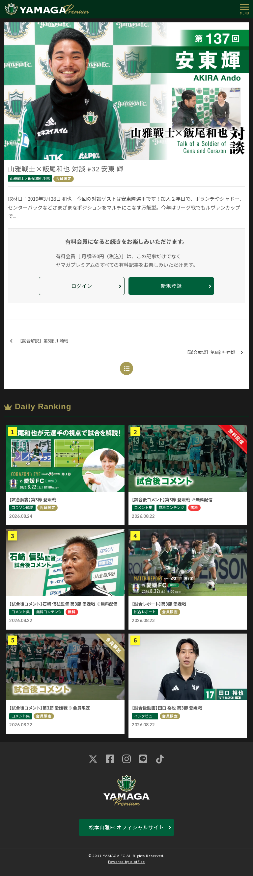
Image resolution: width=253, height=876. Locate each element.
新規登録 (171, 285)
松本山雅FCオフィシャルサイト (126, 827)
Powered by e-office (126, 861)
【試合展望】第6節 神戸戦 (210, 352)
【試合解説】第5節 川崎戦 (43, 341)
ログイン (81, 285)
